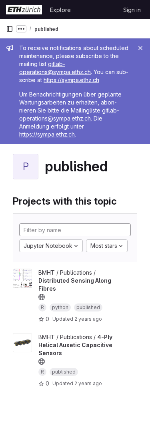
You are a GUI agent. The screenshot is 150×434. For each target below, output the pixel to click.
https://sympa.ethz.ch (71, 79)
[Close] (140, 48)
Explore (60, 9)
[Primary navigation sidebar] (9, 28)
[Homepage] (24, 9)
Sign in (132, 9)
